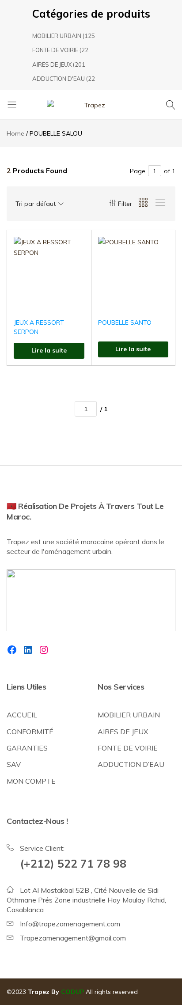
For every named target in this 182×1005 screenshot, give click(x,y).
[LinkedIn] (28, 650)
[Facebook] (12, 650)
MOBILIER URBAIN (56, 35)
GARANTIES (27, 747)
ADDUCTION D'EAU (58, 78)
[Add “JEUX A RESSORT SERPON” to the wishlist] (73, 250)
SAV (14, 764)
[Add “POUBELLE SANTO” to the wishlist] (157, 250)
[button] (73, 272)
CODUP (72, 992)
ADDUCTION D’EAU (131, 764)
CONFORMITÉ (30, 731)
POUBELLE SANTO (125, 322)
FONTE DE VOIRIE (55, 49)
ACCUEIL (22, 714)
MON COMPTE (31, 781)
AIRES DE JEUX (52, 64)
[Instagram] (43, 650)
